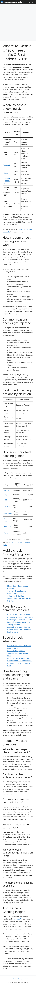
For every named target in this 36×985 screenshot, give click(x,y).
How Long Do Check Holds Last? (19, 620)
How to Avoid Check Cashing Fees (20, 617)
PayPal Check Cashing (15, 593)
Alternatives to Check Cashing (18, 627)
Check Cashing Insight (14, 2)
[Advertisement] (18, 23)
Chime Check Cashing (15, 596)
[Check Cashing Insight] (2, 2)
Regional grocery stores (6, 180)
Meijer (5, 533)
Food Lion (7, 526)
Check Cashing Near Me (16, 651)
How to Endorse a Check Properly (19, 661)
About (9, 979)
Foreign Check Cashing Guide (18, 658)
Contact (26, 979)
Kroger (6, 173)
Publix (5, 500)
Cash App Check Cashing (16, 591)
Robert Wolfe (18, 919)
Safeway (6, 506)
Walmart (6, 165)
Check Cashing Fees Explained (18, 615)
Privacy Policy (17, 979)
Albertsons (7, 513)
